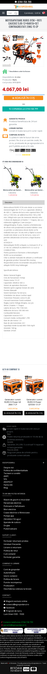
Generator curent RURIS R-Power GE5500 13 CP (34, 402)
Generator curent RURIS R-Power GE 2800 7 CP (12, 402)
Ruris (15, 80)
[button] (6, 35)
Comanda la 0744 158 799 (24, 109)
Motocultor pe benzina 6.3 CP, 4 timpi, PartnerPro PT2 (34, 190)
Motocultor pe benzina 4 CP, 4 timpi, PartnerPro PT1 (12, 190)
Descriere (8, 202)
